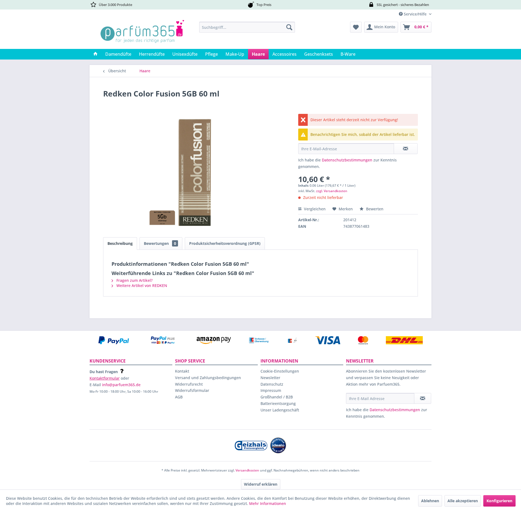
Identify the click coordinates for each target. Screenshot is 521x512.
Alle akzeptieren (462, 500)
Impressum (270, 390)
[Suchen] (289, 27)
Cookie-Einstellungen (279, 371)
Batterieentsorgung (278, 403)
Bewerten (374, 208)
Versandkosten (247, 470)
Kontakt (182, 371)
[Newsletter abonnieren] (422, 398)
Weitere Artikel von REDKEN (141, 285)
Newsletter (270, 377)
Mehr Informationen (267, 503)
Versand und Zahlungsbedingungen (208, 377)
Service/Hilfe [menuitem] (415, 14)
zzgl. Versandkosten (331, 191)
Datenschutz (271, 384)
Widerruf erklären (260, 484)
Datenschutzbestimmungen (347, 160)
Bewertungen (160, 243)
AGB (179, 396)
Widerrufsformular (192, 390)
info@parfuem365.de (121, 384)
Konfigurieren (499, 500)
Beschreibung (120, 243)
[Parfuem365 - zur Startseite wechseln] (142, 34)
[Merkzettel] (356, 27)
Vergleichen (314, 208)
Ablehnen (430, 500)
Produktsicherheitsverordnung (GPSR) (224, 243)
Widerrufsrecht (189, 384)
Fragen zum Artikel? (134, 280)
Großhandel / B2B (276, 396)
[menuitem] (247, 27)
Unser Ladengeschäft (279, 410)
